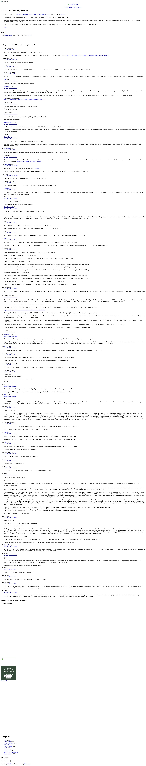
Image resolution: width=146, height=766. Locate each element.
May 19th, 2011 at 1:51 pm (10, 198)
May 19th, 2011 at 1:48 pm (10, 189)
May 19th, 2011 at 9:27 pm (10, 364)
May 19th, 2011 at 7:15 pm (10, 347)
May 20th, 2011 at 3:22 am (10, 386)
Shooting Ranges (8, 672)
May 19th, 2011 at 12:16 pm (10, 165)
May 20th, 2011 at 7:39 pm (10, 555)
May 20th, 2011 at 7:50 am (10, 396)
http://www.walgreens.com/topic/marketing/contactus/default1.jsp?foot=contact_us (87, 55)
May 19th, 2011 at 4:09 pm (10, 297)
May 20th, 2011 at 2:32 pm (10, 460)
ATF (5, 740)
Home (71, 7)
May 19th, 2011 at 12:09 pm (10, 157)
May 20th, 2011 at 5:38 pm (10, 517)
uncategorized (8, 35)
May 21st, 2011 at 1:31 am (10, 576)
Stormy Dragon (8, 137)
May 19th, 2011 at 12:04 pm (10, 150)
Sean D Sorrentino (9, 207)
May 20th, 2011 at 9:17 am (10, 423)
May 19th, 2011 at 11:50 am (10, 138)
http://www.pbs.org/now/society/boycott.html (29, 161)
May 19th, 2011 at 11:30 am (10, 104)
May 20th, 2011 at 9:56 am (10, 443)
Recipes (6, 749)
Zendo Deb (7, 164)
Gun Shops (7, 670)
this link (37, 168)
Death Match (7, 741)
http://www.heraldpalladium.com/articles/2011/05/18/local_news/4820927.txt (24, 310)
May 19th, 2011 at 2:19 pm (10, 208)
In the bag (6, 744)
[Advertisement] (20, 39)
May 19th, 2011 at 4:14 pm (10, 336)
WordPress (10, 764)
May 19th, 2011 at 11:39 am (10, 114)
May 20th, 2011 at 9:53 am (10, 433)
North (5, 442)
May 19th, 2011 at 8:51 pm (10, 354)
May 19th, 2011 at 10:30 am (10, 59)
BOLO (66, 7)
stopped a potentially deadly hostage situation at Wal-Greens (33, 14)
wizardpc (6, 432)
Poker (5, 747)
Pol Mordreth (7, 188)
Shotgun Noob (8, 750)
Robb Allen (27, 764)
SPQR (5, 346)
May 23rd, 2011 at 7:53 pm (10, 592)
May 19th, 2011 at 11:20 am (10, 88)
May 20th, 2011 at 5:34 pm (10, 475)
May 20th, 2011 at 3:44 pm (10, 467)
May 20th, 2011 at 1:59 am (10, 371)
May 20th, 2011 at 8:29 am (10, 407)
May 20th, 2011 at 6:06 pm (10, 546)
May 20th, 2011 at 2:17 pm (10, 453)
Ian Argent (7, 148)
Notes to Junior (8, 746)
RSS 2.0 (29, 35)
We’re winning (77, 7)
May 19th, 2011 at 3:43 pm (10, 288)
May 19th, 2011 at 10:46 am (10, 66)
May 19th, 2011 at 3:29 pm (10, 239)
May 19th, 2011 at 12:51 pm (10, 175)
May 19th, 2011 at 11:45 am (10, 124)
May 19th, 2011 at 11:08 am (10, 81)
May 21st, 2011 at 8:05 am (10, 583)
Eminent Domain (8, 743)
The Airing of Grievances (11, 752)
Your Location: (8, 674)
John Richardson (8, 122)
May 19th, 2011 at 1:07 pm (10, 182)
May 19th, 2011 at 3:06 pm (10, 222)
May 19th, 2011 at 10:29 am (10, 49)
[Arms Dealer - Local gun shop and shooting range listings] (8, 664)
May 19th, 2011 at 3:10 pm (10, 232)
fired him (62, 14)
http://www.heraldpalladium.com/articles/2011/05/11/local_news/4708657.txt (24, 99)
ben (5, 79)
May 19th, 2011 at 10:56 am (10, 73)
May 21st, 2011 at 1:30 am (10, 569)
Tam (5, 238)
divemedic (6, 86)
